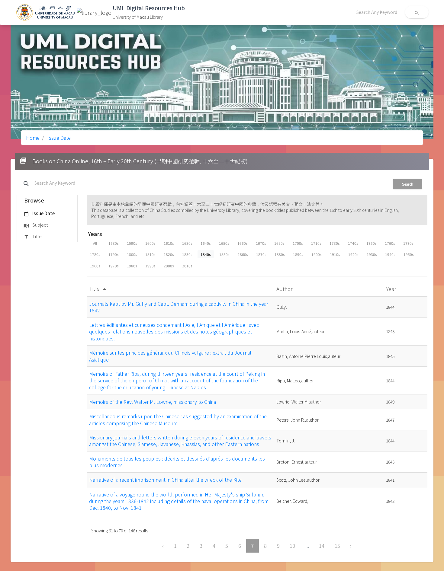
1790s (113, 254)
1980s (132, 265)
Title (33, 236)
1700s (298, 243)
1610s (169, 243)
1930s (372, 254)
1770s (408, 243)
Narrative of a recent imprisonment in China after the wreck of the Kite (165, 479)
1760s (390, 243)
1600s (150, 243)
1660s (242, 243)
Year (391, 288)
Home (33, 137)
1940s (390, 254)
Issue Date (58, 137)
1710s (316, 243)
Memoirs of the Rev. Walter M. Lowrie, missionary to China (152, 401)
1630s (187, 243)
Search (407, 184)
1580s (113, 243)
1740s (353, 243)
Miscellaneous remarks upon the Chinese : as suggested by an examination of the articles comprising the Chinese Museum (178, 419)
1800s (132, 254)
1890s (298, 254)
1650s (224, 243)
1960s (95, 265)
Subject (36, 224)
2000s (169, 265)
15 (337, 545)
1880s (280, 254)
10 (292, 545)
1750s (371, 243)
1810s (150, 254)
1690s (279, 243)
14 (321, 545)
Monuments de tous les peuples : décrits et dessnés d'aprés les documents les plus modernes (177, 462)
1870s (261, 254)
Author (285, 288)
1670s (261, 243)
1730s (334, 243)
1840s (206, 254)
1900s (316, 254)
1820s (169, 254)
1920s (353, 254)
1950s (408, 254)
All (95, 243)
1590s (132, 243)
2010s (187, 265)
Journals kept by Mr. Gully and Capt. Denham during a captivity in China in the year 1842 (178, 307)
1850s (224, 254)
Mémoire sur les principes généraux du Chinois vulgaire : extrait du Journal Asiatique (170, 356)
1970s (113, 265)
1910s (335, 254)
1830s (187, 254)
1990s (150, 265)
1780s (95, 254)
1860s (243, 254)
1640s (206, 243)
